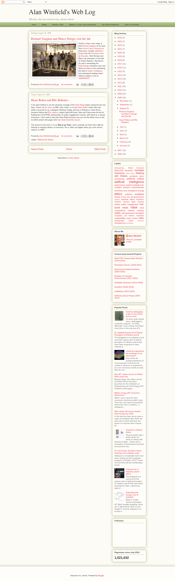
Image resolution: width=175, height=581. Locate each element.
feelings (117, 197)
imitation (117, 199)
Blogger (101, 576)
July (122, 127)
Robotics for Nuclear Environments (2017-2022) (126, 277)
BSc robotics (53, 112)
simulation (139, 213)
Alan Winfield (135, 236)
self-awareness (128, 213)
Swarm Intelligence (95, 71)
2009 (119, 94)
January (123, 145)
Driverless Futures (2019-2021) (128, 265)
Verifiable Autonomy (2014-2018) (128, 282)
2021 (119, 49)
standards (140, 216)
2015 (119, 71)
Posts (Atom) (74, 158)
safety (117, 213)
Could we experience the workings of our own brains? (135, 353)
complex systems (122, 187)
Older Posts (100, 149)
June (122, 130)
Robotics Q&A (57, 25)
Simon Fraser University (92, 48)
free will (130, 197)
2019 (119, 56)
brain (142, 185)
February (124, 142)
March (123, 138)
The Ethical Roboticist (110, 25)
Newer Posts (37, 149)
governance (139, 197)
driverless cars (120, 191)
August (123, 108)
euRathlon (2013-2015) (124, 291)
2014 (119, 75)
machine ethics (128, 199)
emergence (132, 191)
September (125, 104)
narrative (126, 202)
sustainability (120, 218)
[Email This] (82, 84)
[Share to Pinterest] (92, 84)
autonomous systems (123, 185)
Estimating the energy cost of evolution (132, 494)
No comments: (67, 84)
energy (141, 191)
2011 (119, 86)
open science (137, 202)
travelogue (129, 223)
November (124, 101)
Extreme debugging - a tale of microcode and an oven (135, 314)
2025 (119, 38)
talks (141, 218)
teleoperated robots (123, 221)
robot (134, 207)
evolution (139, 194)
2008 (119, 97)
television (141, 221)
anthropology (119, 179)
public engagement (129, 204)
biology (136, 185)
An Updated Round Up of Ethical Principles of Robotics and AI (128, 333)
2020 (119, 53)
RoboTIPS (118, 170)
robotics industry (136, 210)
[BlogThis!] (84, 84)
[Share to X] (87, 84)
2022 (119, 45)
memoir (117, 202)
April (122, 134)
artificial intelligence (129, 182)
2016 (119, 67)
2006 (119, 154)
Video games (130, 173)
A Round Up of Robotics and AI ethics (132, 471)
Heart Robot (80, 105)
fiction (123, 197)
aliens (141, 176)
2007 (119, 150)
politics (117, 204)
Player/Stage (84, 66)
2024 (119, 41)
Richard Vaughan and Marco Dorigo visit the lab (60, 39)
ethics (118, 194)
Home (34, 25)
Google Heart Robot (80, 107)
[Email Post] (77, 84)
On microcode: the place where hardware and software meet (128, 452)
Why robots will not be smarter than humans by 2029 (127, 412)
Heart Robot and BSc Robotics (49, 100)
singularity (118, 216)
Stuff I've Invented (132, 25)
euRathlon (129, 194)
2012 (119, 83)
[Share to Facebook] (90, 84)
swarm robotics (132, 218)
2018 (119, 60)
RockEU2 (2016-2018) (124, 287)
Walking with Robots (45, 140)
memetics (140, 199)
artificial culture (135, 178)
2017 (119, 64)
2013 (119, 79)
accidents (133, 176)
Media (44, 25)
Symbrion (129, 170)
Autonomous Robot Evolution (129, 168)
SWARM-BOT (84, 78)
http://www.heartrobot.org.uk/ (69, 120)
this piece (48, 107)
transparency (120, 223)
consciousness (137, 187)
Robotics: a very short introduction (82, 25)
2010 (119, 90)
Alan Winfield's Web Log (62, 11)
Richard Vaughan (89, 46)
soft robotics (129, 216)
